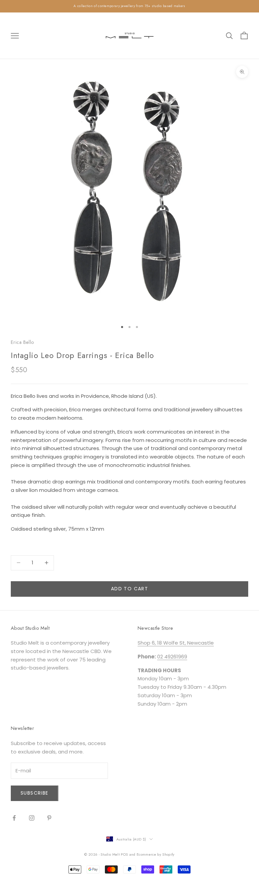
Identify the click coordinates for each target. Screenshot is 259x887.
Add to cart (129, 588)
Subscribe (35, 793)
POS (124, 854)
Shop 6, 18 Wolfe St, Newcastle (176, 642)
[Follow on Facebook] (14, 818)
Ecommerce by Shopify (156, 854)
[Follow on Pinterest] (49, 818)
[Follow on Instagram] (31, 818)
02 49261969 (172, 656)
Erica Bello (22, 342)
